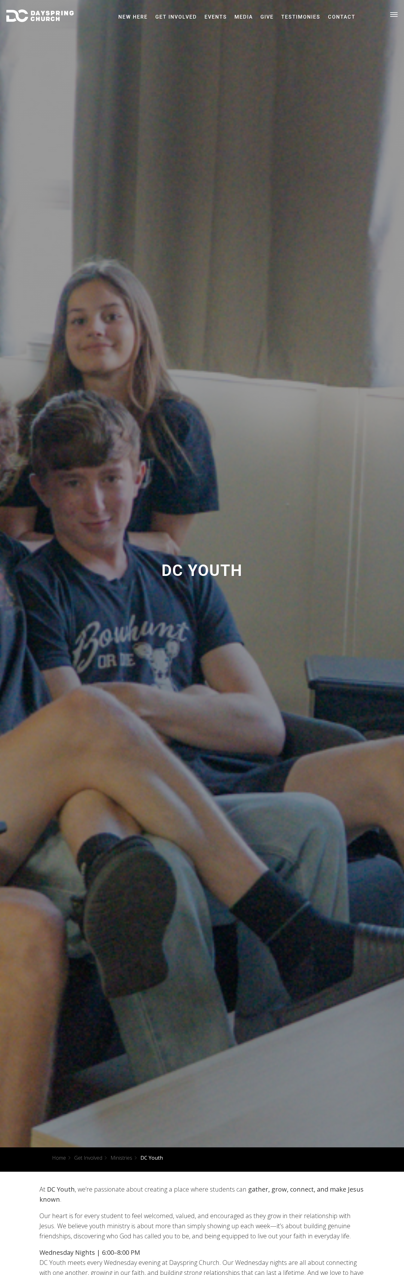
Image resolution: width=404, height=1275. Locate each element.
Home (59, 1157)
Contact (341, 17)
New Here (133, 17)
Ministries (121, 1157)
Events (216, 17)
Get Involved (176, 17)
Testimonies (300, 17)
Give (267, 17)
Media (244, 17)
